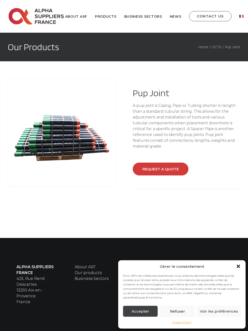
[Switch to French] (241, 16)
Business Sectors (91, 278)
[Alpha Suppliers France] (36, 16)
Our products (88, 272)
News (175, 16)
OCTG (216, 47)
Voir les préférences (219, 311)
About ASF (76, 16)
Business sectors (143, 16)
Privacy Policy (182, 322)
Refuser (177, 311)
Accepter (140, 311)
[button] (238, 266)
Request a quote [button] (160, 169)
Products (105, 16)
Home (203, 47)
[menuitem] (78, 16)
